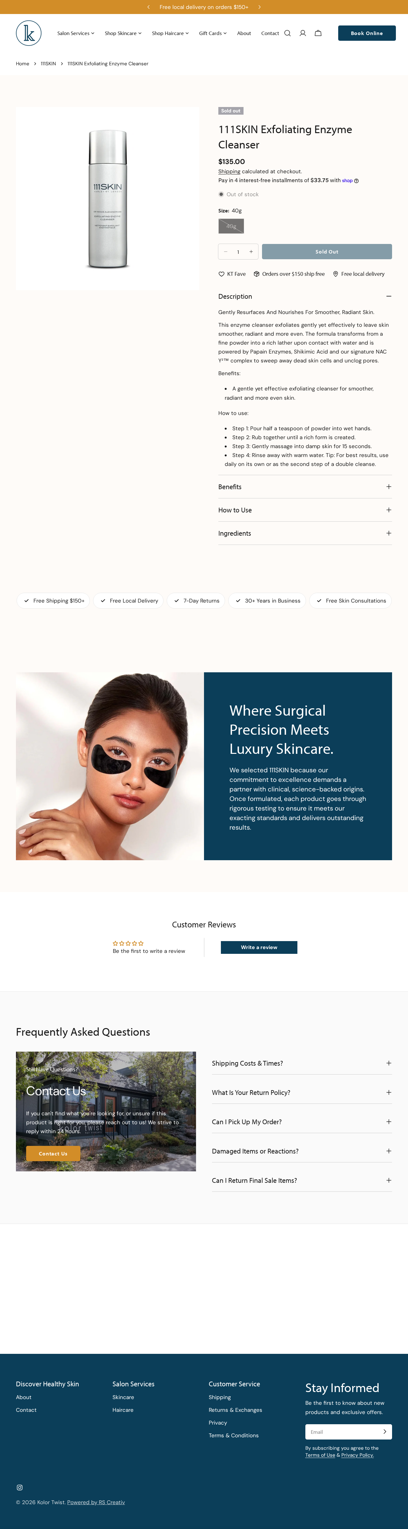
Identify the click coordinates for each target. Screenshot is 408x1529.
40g (235, 228)
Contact (26, 1409)
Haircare (123, 1409)
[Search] (287, 33)
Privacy (218, 1422)
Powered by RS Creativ (96, 1502)
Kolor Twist (51, 1502)
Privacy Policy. (357, 1455)
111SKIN (48, 64)
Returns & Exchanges (235, 1409)
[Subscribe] (384, 1431)
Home (22, 64)
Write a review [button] (259, 947)
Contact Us (53, 1153)
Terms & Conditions (234, 1435)
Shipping (229, 171)
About (24, 1397)
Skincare (123, 1397)
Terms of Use (320, 1455)
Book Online (367, 33)
